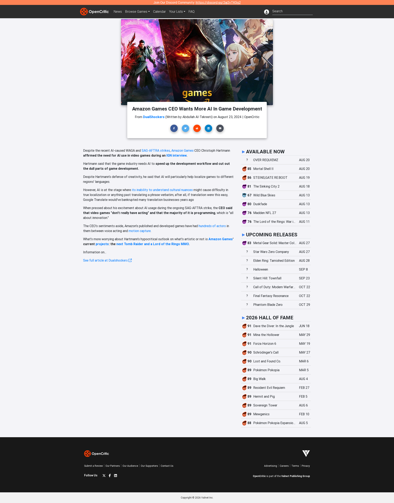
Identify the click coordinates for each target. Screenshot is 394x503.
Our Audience (130, 465)
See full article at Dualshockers (105, 260)
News (118, 11)
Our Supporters (149, 465)
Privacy (306, 465)
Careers (284, 465)
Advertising (270, 465)
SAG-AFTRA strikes (156, 150)
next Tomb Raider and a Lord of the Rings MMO (152, 244)
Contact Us (167, 465)
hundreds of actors (212, 226)
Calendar (159, 11)
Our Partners (112, 465)
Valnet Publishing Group (295, 476)
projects (102, 244)
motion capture (139, 231)
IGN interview (176, 155)
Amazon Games (182, 150)
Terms (295, 465)
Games (136, 11)
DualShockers (154, 117)
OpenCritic (259, 476)
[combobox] (292, 11)
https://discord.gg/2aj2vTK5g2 (218, 2)
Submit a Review (93, 465)
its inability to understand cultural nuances (162, 190)
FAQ (192, 11)
